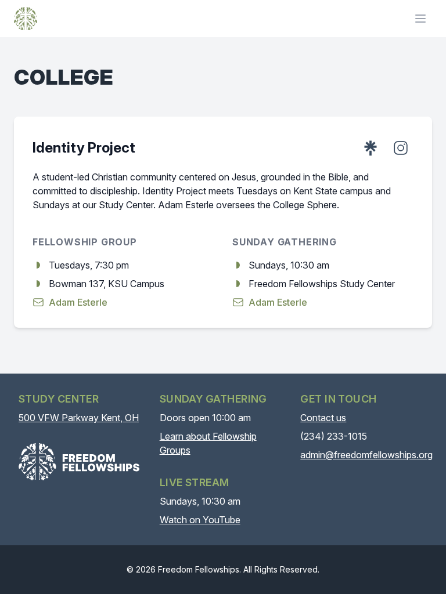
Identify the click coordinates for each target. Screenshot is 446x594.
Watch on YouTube (200, 520)
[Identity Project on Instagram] (400, 148)
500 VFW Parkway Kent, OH (79, 417)
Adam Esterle (78, 302)
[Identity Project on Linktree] (370, 148)
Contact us (323, 417)
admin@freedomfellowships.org (366, 455)
